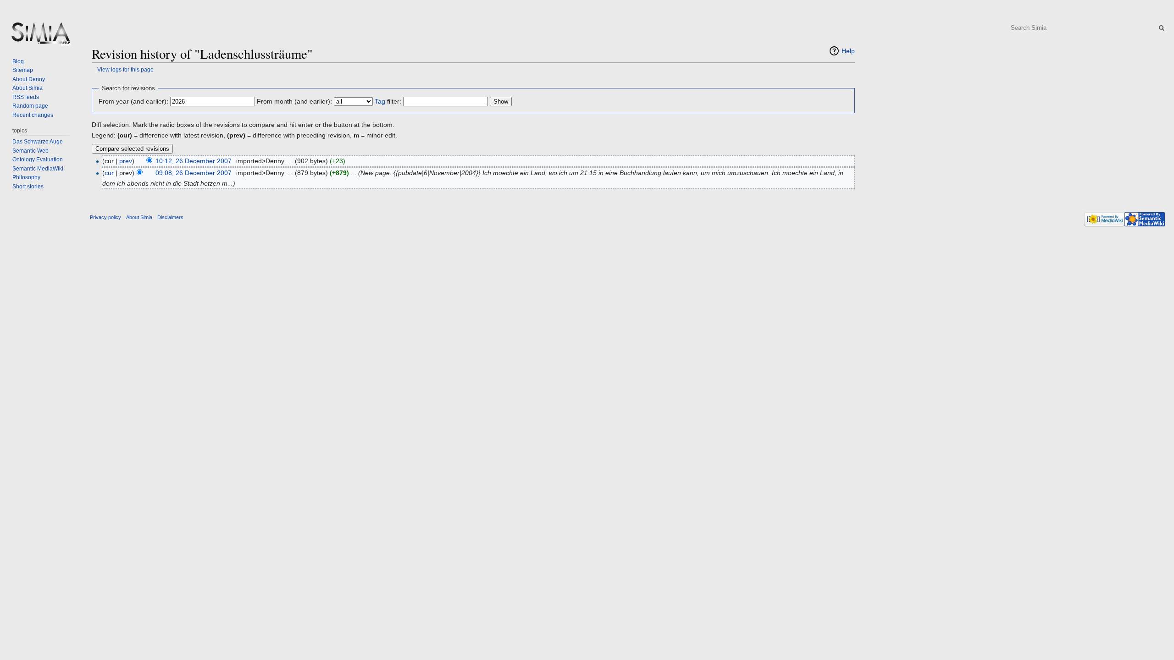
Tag (380, 101)
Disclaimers (170, 217)
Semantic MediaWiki (37, 168)
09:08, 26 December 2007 (193, 172)
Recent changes (32, 115)
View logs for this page (125, 69)
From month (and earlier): (294, 101)
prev (125, 161)
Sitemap (22, 70)
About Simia (27, 88)
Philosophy (26, 177)
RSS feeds (25, 97)
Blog (18, 61)
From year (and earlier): (133, 101)
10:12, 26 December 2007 (193, 161)
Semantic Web (30, 151)
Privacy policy (105, 217)
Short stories (28, 186)
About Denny (28, 79)
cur (109, 172)
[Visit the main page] (40, 36)
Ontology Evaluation (37, 159)
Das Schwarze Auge (37, 141)
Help (848, 51)
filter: (388, 101)
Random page (30, 106)
